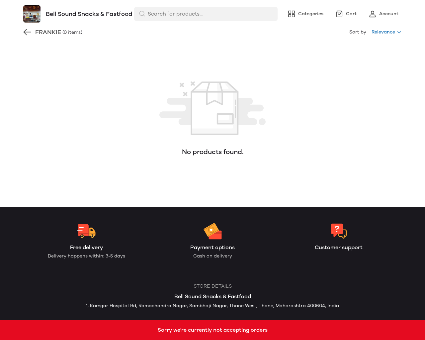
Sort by (357, 32)
